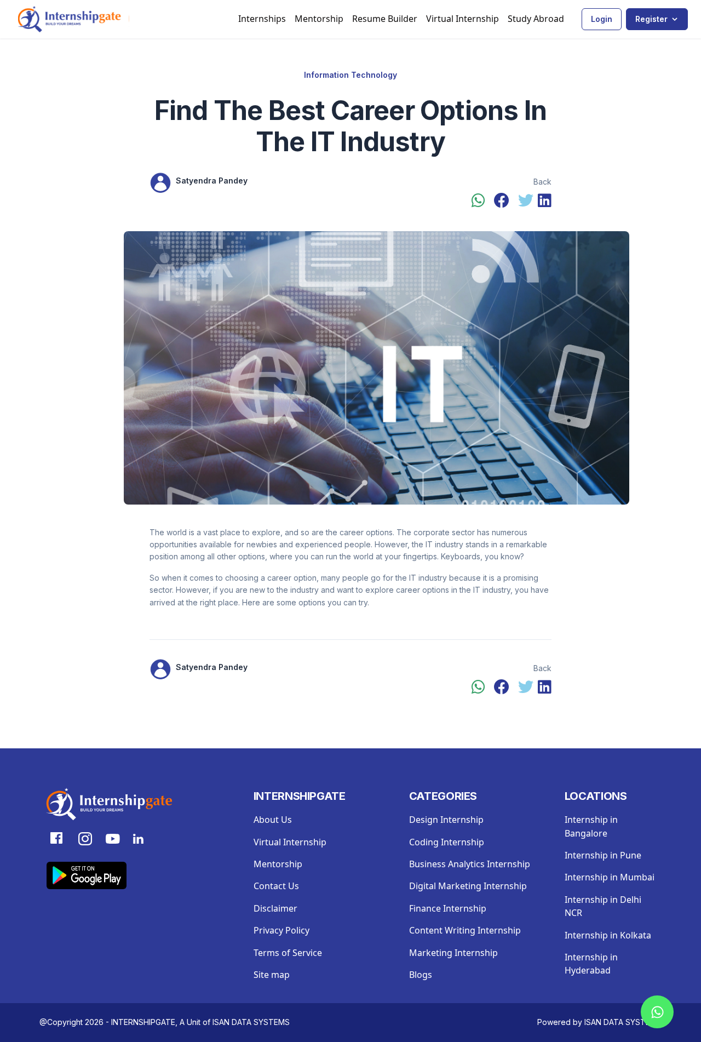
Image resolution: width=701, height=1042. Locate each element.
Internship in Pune (603, 855)
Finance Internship (447, 908)
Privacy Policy (281, 930)
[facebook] (501, 201)
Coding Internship (446, 842)
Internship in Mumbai (609, 877)
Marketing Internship (453, 953)
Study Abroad (536, 19)
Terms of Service (288, 953)
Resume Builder (384, 19)
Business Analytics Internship (469, 864)
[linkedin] (544, 201)
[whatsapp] (478, 201)
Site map (272, 975)
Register (651, 19)
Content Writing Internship (465, 930)
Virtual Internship (462, 19)
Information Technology (350, 74)
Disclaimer (275, 908)
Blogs (420, 975)
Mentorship (319, 19)
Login (601, 19)
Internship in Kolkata (608, 935)
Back (542, 181)
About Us (273, 820)
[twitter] (525, 201)
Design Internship (446, 820)
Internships (262, 19)
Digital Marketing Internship (468, 886)
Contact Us (276, 886)
